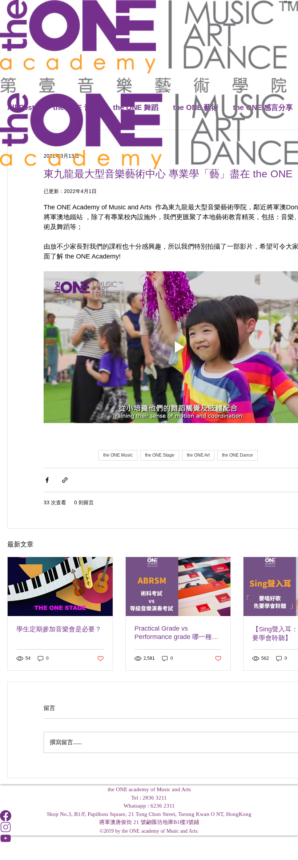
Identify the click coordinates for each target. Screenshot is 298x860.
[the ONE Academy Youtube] (149, 838)
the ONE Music (118, 455)
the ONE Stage (159, 455)
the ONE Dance (237, 455)
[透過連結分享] (64, 480)
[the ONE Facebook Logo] (149, 815)
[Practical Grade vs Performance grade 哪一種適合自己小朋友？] (178, 586)
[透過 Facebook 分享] (47, 480)
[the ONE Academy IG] (149, 827)
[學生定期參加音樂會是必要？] (60, 586)
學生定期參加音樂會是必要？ (58, 629)
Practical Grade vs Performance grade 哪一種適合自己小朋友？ (176, 633)
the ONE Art (198, 455)
